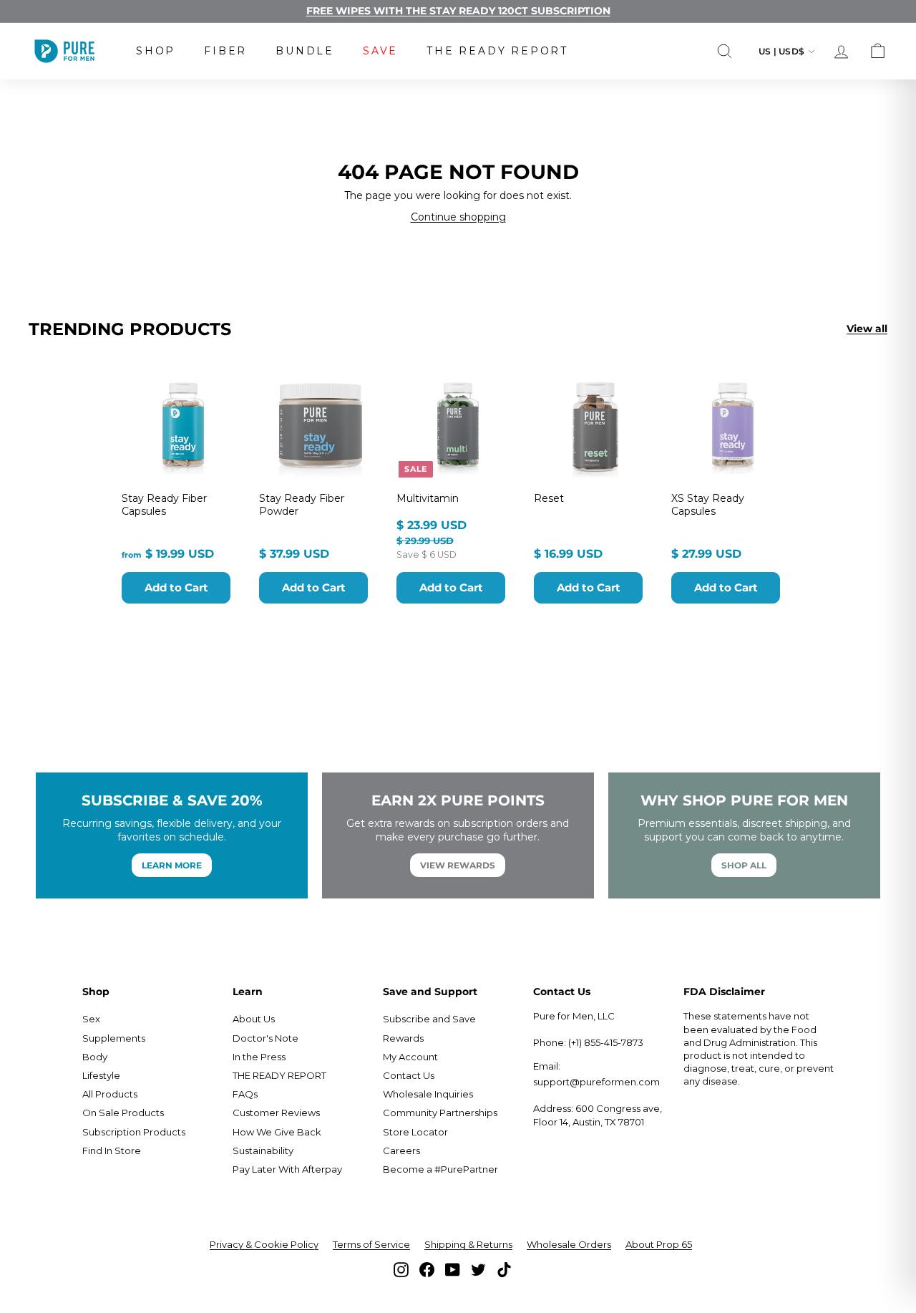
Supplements (113, 1038)
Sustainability (263, 1150)
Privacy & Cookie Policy (264, 1244)
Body (94, 1056)
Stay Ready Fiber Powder (301, 505)
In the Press (259, 1056)
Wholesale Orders (569, 1244)
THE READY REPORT (497, 50)
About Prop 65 (658, 1244)
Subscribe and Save (429, 1018)
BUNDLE (305, 50)
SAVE (380, 50)
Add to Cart (176, 587)
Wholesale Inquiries (428, 1094)
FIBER (225, 50)
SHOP (155, 50)
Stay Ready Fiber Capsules (164, 505)
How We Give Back (277, 1132)
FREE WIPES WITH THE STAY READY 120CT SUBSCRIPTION (458, 10)
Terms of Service (371, 1244)
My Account (410, 1056)
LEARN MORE (172, 865)
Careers (401, 1150)
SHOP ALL (743, 865)
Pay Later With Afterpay (287, 1169)
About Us (254, 1018)
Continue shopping (458, 216)
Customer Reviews (276, 1112)
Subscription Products (133, 1132)
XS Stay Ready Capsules (707, 505)
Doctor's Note (265, 1038)
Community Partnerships (440, 1112)
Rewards (403, 1038)
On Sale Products (123, 1112)
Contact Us (408, 1075)
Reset (549, 498)
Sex (91, 1018)
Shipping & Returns (468, 1244)
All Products (109, 1094)
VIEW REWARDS (457, 865)
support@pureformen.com (596, 1081)
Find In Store (111, 1150)
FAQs (245, 1094)
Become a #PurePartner (440, 1169)
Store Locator (415, 1132)
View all (867, 328)
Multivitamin (427, 498)
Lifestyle (101, 1075)
